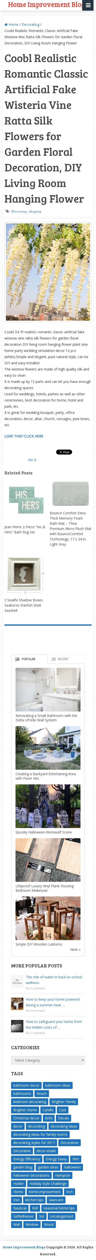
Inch (69, 1191)
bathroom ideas (57, 1085)
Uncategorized (61, 1216)
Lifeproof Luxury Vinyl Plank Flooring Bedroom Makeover (45, 888)
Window (32, 1224)
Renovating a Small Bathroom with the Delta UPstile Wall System (46, 717)
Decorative (22, 1150)
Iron (16, 1200)
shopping (35, 211)
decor (17, 1126)
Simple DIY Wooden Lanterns (39, 944)
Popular (28, 659)
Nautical (19, 1208)
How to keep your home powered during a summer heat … (53, 1002)
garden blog (22, 1167)
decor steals (46, 1150)
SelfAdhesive (23, 1216)
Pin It (32, 460)
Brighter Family (64, 1101)
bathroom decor (26, 1085)
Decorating (30, 24)
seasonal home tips (59, 1208)
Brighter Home (25, 1109)
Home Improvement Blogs (24, 1247)
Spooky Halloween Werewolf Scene (44, 832)
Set (41, 1216)
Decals (63, 1118)
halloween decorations (31, 1175)
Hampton (62, 1175)
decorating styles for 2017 (34, 1142)
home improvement (45, 1191)
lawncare (56, 1200)
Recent (63, 659)
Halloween (72, 1167)
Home (13, 24)
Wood (49, 1224)
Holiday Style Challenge (48, 1183)
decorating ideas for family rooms (40, 1134)
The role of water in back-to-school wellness (54, 980)
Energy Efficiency (26, 1159)
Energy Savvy (56, 1159)
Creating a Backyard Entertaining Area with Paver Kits (46, 776)
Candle (48, 1109)
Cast (62, 1109)
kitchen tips (34, 1200)
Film (75, 1159)
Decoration (70, 1142)
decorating (36, 1126)
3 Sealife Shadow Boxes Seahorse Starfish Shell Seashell (23, 605)
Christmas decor (26, 1118)
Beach (42, 1093)
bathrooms (22, 1093)
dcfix (48, 1118)
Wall (16, 1224)
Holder (18, 1183)
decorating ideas (64, 1126)
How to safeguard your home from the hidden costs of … (54, 1024)
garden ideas (48, 1167)
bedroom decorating (29, 1101)
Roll (35, 1208)
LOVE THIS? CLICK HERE (23, 436)
